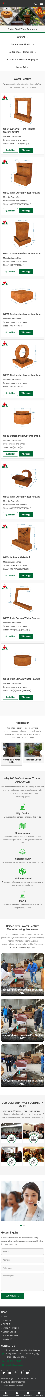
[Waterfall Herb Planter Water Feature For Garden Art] (22, 109)
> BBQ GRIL (6, 1320)
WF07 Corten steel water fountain (21, 253)
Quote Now (10, 150)
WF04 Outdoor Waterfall (16, 557)
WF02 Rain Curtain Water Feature (21, 192)
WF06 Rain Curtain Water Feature (21, 678)
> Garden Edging (8, 1332)
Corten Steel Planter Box (21, 52)
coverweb (19, 1385)
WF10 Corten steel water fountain (21, 435)
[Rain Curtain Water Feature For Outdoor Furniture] (22, 660)
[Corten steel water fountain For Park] (22, 234)
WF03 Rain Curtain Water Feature (21, 496)
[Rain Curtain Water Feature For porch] (22, 173)
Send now (11, 1296)
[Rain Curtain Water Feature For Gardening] (22, 599)
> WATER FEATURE (9, 1335)
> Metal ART (6, 1339)
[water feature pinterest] (15, 1372)
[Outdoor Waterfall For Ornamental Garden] (22, 538)
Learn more (22, 988)
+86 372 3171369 (13, 1361)
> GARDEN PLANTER (10, 1328)
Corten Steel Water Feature (21, 29)
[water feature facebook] (21, 1372)
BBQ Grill (21, 36)
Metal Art (21, 67)
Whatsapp (26, 150)
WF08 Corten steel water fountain (21, 314)
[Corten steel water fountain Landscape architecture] (22, 356)
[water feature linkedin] (9, 1372)
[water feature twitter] (3, 1372)
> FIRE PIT (5, 1324)
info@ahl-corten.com (15, 1365)
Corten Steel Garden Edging (21, 59)
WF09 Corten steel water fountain (21, 375)
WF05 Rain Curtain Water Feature (21, 618)
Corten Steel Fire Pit (21, 44)
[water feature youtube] (27, 1372)
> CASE (4, 1316)
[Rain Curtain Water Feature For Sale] (22, 477)
